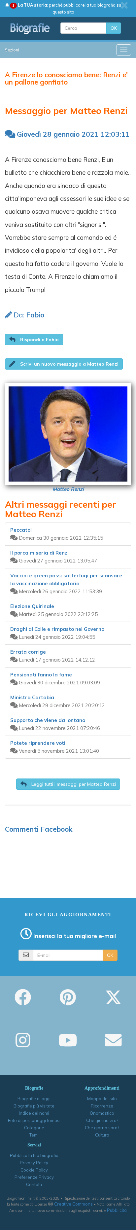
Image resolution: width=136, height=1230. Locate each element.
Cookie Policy (34, 1170)
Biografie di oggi (34, 1098)
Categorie (34, 1127)
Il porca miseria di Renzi (39, 553)
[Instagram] (23, 1044)
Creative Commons (73, 1204)
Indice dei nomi (34, 1113)
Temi (34, 1135)
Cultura (102, 1135)
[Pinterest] (68, 1001)
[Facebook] (23, 1001)
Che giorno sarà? (102, 1127)
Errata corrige (28, 652)
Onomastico (102, 1113)
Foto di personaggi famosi (34, 1120)
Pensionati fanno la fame (41, 674)
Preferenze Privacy (34, 1177)
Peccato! (21, 530)
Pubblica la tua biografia (34, 1155)
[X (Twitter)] (113, 1001)
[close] (124, 5)
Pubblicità (117, 1210)
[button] (34, 339)
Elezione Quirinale (32, 606)
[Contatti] (113, 1044)
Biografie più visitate (34, 1105)
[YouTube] (67, 1044)
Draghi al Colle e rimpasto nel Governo (57, 629)
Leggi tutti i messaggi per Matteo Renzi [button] (73, 784)
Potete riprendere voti (37, 743)
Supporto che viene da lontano (47, 720)
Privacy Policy (34, 1162)
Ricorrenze (102, 1105)
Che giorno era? (102, 1120)
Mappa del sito (102, 1098)
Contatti (34, 1184)
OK (114, 28)
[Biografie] (30, 28)
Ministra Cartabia (32, 697)
